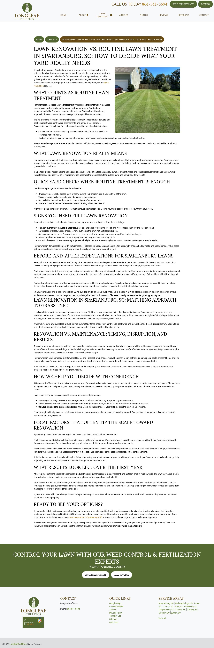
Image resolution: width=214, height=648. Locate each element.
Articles (52, 39)
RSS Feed (113, 622)
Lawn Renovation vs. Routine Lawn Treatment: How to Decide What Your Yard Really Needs (112, 39)
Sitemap (113, 619)
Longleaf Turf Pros (17, 644)
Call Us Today (121, 574)
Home (39, 39)
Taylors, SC (180, 609)
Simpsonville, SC (166, 609)
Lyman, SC (176, 612)
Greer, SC (179, 606)
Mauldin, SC (164, 612)
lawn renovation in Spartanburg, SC (86, 517)
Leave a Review (116, 606)
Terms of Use (115, 615)
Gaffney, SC (192, 609)
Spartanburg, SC (166, 603)
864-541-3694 (154, 4)
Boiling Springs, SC (184, 603)
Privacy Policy (115, 612)
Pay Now (205, 4)
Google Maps (115, 603)
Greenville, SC (190, 606)
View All (162, 618)
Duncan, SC (168, 606)
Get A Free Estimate (183, 4)
